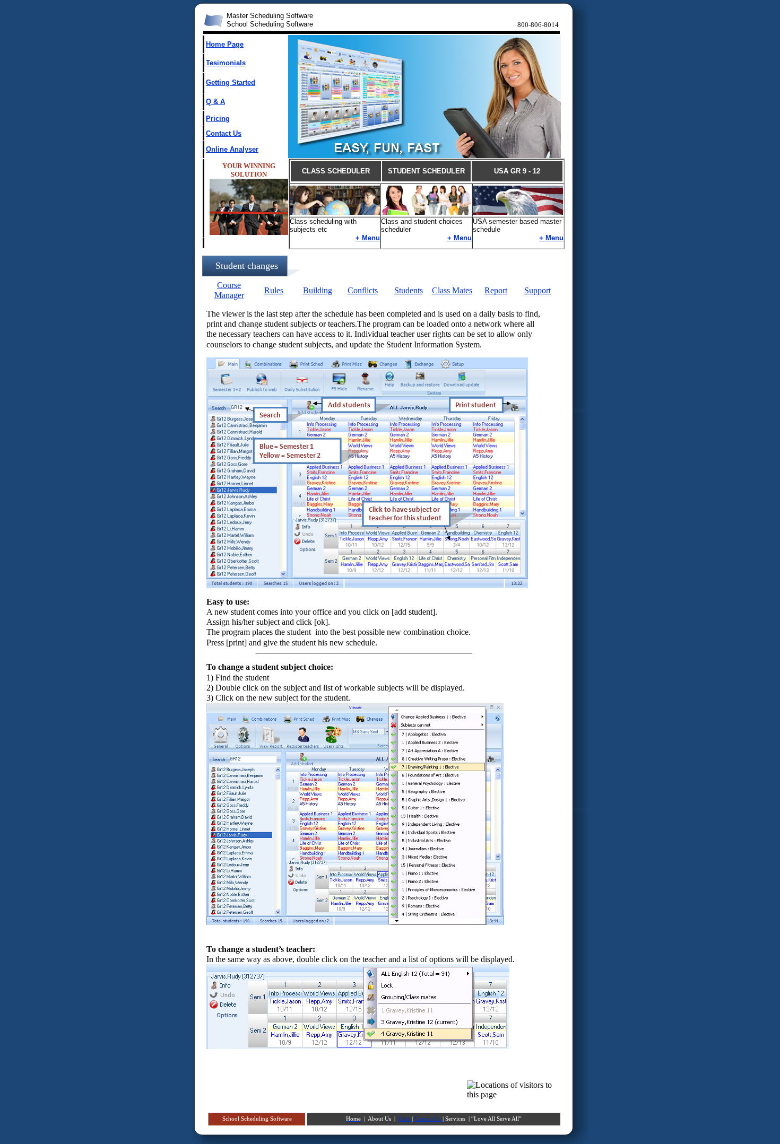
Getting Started (230, 82)
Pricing (218, 119)
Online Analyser (232, 149)
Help (405, 1119)
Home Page (225, 44)
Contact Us (223, 133)
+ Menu (368, 238)
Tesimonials (226, 63)
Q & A (215, 102)
